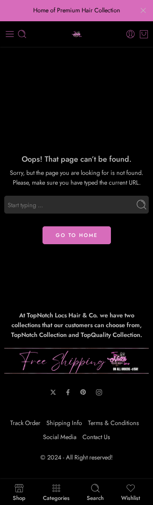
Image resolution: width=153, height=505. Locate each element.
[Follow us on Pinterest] (83, 392)
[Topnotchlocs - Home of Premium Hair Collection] (76, 34)
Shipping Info (64, 422)
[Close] (143, 10)
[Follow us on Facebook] (68, 392)
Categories (56, 497)
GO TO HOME (77, 235)
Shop (19, 497)
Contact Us (96, 436)
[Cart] (144, 34)
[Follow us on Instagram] (99, 392)
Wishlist (130, 497)
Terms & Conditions (113, 422)
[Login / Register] (130, 34)
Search (95, 497)
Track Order (25, 422)
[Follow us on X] (53, 392)
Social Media (59, 436)
